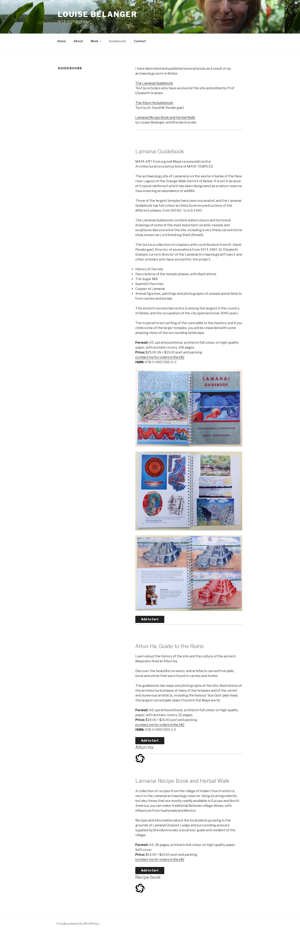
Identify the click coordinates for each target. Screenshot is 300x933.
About (78, 41)
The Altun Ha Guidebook (154, 103)
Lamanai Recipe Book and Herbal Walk (165, 117)
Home (61, 41)
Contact (140, 41)
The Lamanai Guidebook (154, 83)
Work (94, 41)
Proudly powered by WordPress (78, 923)
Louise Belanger (97, 14)
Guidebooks (117, 41)
